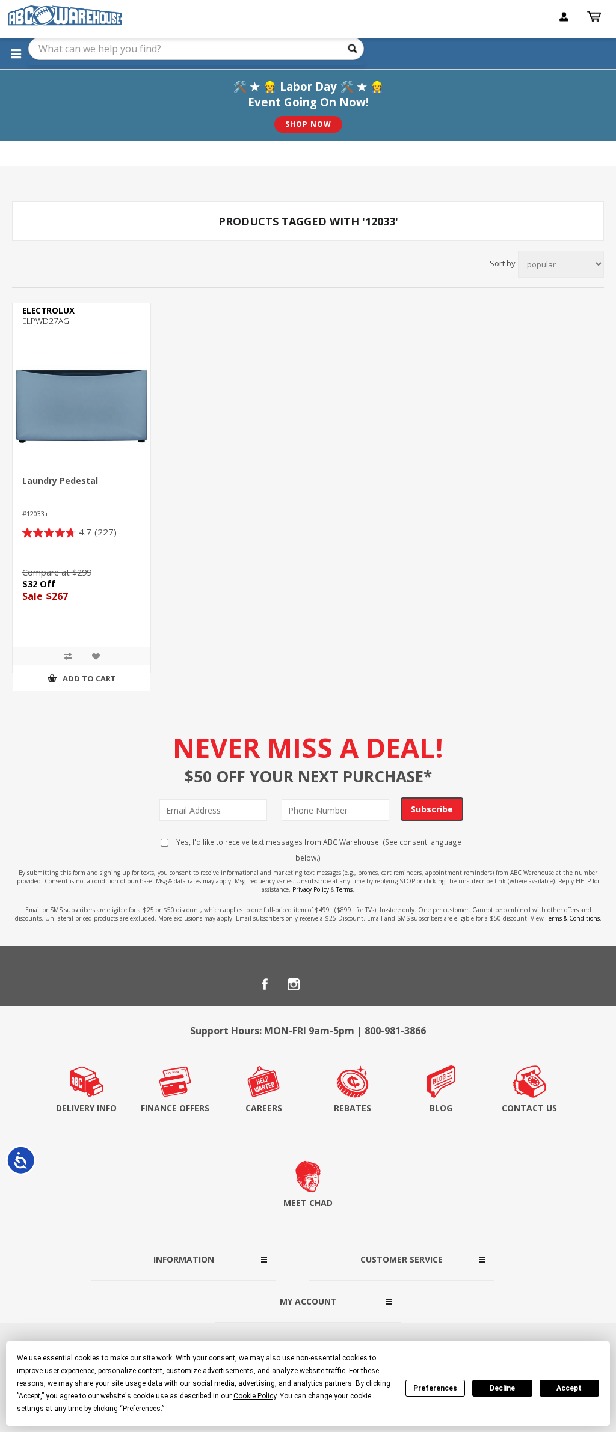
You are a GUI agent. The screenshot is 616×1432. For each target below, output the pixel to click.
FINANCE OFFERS (175, 1108)
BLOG (441, 1108)
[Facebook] (264, 984)
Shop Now (308, 124)
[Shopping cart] (595, 17)
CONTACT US (529, 1108)
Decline (502, 1388)
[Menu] (15, 53)
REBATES (352, 1108)
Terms (344, 889)
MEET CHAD (308, 1202)
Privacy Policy (310, 889)
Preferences (435, 1388)
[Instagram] (293, 984)
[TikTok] (351, 984)
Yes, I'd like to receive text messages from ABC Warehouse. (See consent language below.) (317, 849)
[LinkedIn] (322, 984)
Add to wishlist (96, 656)
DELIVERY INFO (86, 1108)
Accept (569, 1388)
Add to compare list (68, 656)
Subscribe (432, 809)
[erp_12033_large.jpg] (81, 406)
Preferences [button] (142, 1408)
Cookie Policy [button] (254, 1396)
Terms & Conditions (573, 918)
